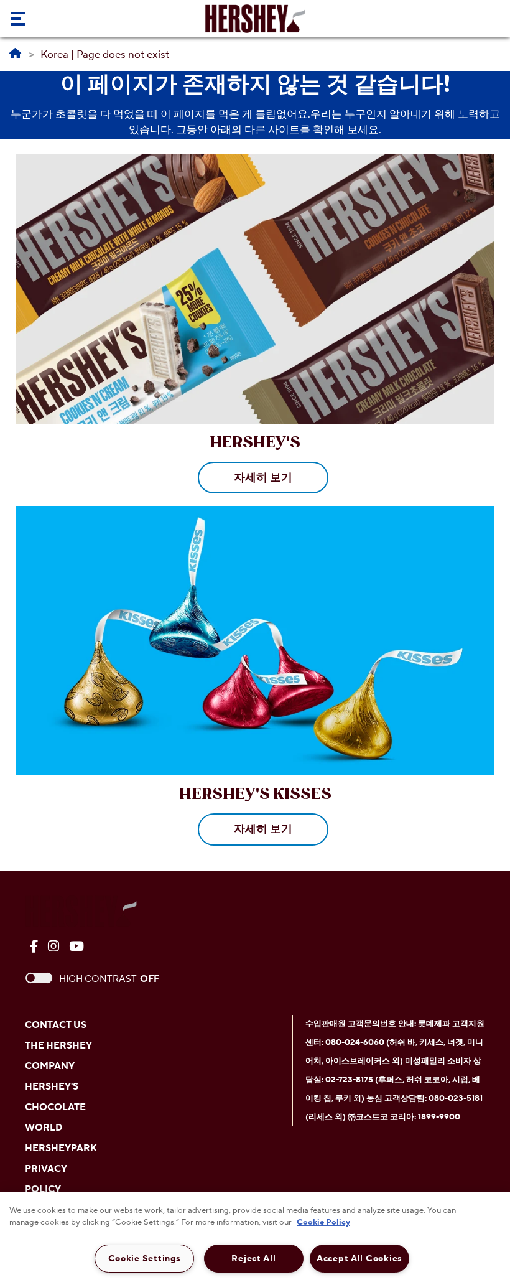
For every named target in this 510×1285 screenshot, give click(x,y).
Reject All (253, 1258)
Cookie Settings (144, 1258)
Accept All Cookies (359, 1258)
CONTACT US (55, 1025)
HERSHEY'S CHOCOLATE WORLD (55, 1107)
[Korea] (15, 54)
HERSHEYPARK (61, 1148)
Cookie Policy (323, 1222)
